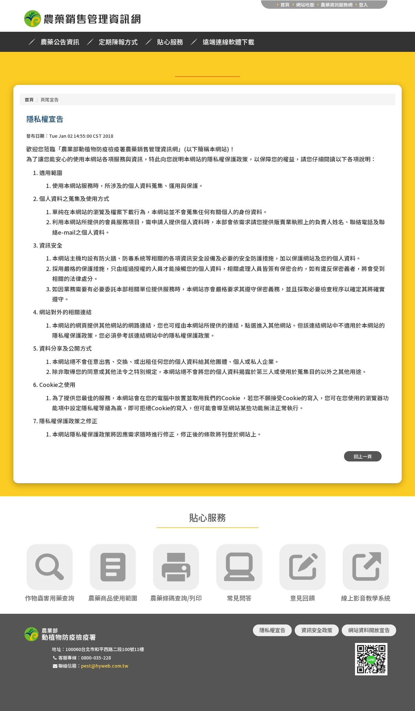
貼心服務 (170, 42)
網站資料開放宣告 (369, 630)
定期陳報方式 (118, 42)
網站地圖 (305, 4)
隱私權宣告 (272, 630)
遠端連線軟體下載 (229, 42)
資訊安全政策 (316, 630)
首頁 (285, 4)
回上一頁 (363, 456)
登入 (363, 4)
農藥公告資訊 (60, 42)
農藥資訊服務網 (336, 4)
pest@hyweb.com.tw (104, 665)
